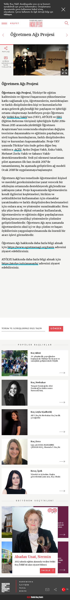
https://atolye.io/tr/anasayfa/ (20, 263)
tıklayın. (8, 15)
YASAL (22, 588)
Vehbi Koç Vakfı (17, 117)
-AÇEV (17, 149)
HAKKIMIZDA (26, 582)
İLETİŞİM (24, 585)
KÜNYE (23, 591)
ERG (59, 117)
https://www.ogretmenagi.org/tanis (30, 247)
